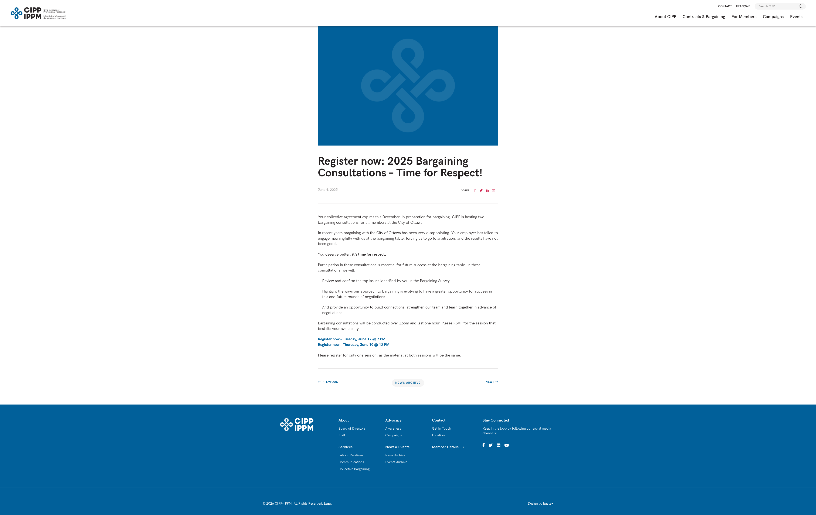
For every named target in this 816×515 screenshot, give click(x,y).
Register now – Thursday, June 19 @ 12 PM (354, 344)
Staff (342, 435)
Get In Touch (441, 429)
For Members (743, 16)
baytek (548, 504)
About (344, 420)
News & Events (397, 447)
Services (346, 447)
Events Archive (396, 462)
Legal (328, 504)
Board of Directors (352, 429)
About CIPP (665, 16)
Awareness (393, 429)
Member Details (445, 447)
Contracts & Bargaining (704, 16)
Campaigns (773, 16)
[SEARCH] (801, 6)
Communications (351, 462)
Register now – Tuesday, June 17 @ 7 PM (352, 339)
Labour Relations (351, 455)
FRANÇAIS (743, 6)
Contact (438, 420)
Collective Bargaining (354, 469)
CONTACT (725, 6)
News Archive (408, 383)
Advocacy (393, 420)
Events (796, 16)
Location (438, 435)
